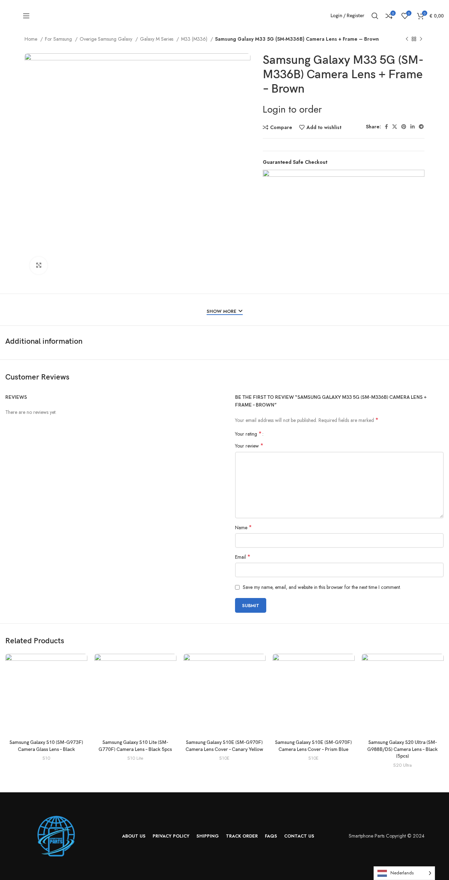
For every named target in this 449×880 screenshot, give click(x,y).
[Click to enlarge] (38, 265)
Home (32, 38)
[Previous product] (406, 39)
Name (243, 527)
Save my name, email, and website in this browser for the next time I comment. (322, 587)
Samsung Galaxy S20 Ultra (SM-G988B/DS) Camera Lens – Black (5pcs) (402, 749)
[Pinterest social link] (403, 126)
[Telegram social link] (421, 126)
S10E (224, 758)
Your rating (248, 434)
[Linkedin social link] (412, 126)
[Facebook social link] (386, 126)
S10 (46, 758)
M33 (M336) (195, 38)
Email (242, 557)
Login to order (292, 109)
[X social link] (394, 126)
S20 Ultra (402, 765)
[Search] (375, 16)
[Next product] (420, 39)
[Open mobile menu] (26, 16)
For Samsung (59, 38)
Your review (249, 446)
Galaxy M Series (157, 38)
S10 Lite (135, 758)
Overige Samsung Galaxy (107, 38)
